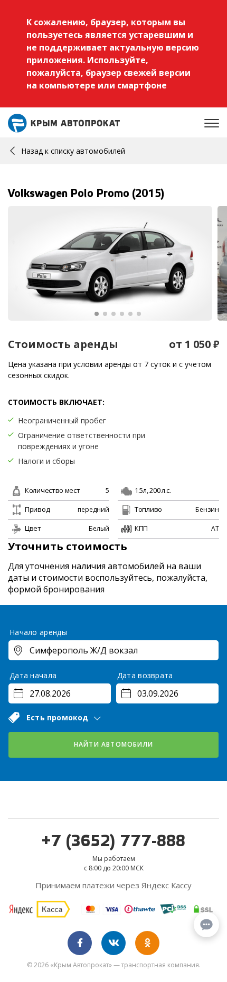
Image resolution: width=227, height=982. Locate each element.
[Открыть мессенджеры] (206, 924)
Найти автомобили (113, 744)
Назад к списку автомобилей (73, 151)
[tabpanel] (110, 263)
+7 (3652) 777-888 (113, 842)
